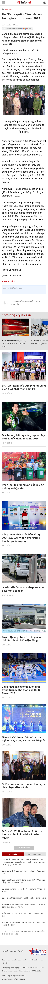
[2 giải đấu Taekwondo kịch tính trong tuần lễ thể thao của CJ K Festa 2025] (24, 668)
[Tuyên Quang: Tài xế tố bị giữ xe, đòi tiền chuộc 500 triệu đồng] (24, 618)
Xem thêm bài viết (24, 848)
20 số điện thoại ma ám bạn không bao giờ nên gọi (24, 898)
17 (24, 882)
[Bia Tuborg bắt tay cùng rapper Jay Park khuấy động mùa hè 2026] (24, 416)
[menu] (3, 2)
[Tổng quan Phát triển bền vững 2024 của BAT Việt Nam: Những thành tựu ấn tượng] (24, 515)
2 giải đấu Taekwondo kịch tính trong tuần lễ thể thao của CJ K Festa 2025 (21, 690)
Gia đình (6, 842)
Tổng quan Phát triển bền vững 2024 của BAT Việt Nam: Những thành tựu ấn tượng (21, 538)
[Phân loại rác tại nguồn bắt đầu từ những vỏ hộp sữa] (24, 466)
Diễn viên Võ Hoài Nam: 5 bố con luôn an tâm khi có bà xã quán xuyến (22, 834)
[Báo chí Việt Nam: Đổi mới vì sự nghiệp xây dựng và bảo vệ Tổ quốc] (24, 718)
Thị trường (8, 595)
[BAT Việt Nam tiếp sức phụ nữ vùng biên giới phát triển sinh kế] (24, 366)
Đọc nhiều (13, 854)
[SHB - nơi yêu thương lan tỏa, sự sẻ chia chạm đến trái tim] (24, 765)
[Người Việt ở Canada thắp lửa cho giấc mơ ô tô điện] (24, 568)
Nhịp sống (7, 393)
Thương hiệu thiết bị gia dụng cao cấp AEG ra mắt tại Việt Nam (14, 343)
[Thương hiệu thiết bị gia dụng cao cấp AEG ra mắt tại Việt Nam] (15, 327)
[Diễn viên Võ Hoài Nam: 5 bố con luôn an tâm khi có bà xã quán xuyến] (24, 812)
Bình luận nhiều (35, 854)
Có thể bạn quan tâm (16, 315)
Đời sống (9, 9)
